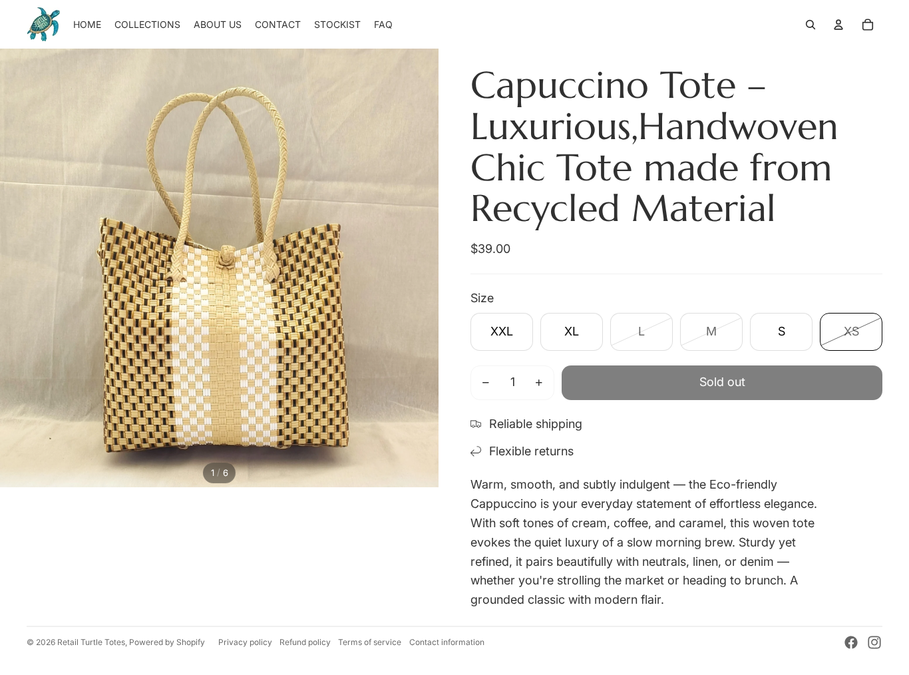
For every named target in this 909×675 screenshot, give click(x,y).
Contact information (446, 642)
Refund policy (305, 642)
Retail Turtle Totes (91, 642)
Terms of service (369, 642)
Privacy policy (245, 642)
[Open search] (810, 24)
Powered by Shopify (167, 642)
